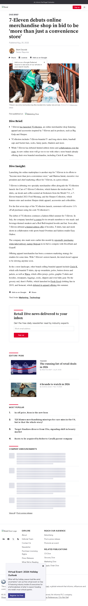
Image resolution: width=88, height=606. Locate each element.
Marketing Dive (50, 561)
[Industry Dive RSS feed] (18, 539)
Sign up (77, 7)
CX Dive (47, 553)
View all (12, 513)
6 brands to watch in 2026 (55, 384)
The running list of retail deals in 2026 (58, 365)
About (24, 535)
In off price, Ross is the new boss (31, 412)
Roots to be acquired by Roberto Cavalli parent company (43, 438)
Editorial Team (27, 539)
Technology (35, 297)
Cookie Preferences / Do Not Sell (55, 597)
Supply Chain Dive (51, 565)
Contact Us (26, 543)
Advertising (48, 535)
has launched (31, 126)
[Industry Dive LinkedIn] (3, 539)
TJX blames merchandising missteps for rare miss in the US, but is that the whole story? (45, 421)
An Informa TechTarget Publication (44, 2)
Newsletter (26, 547)
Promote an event (51, 543)
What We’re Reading (30, 562)
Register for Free (16, 595)
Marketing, (24, 297)
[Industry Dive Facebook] (8, 539)
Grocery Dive (49, 557)
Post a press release (24, 513)
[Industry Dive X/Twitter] (13, 539)
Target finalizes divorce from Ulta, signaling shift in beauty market (45, 430)
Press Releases (28, 558)
